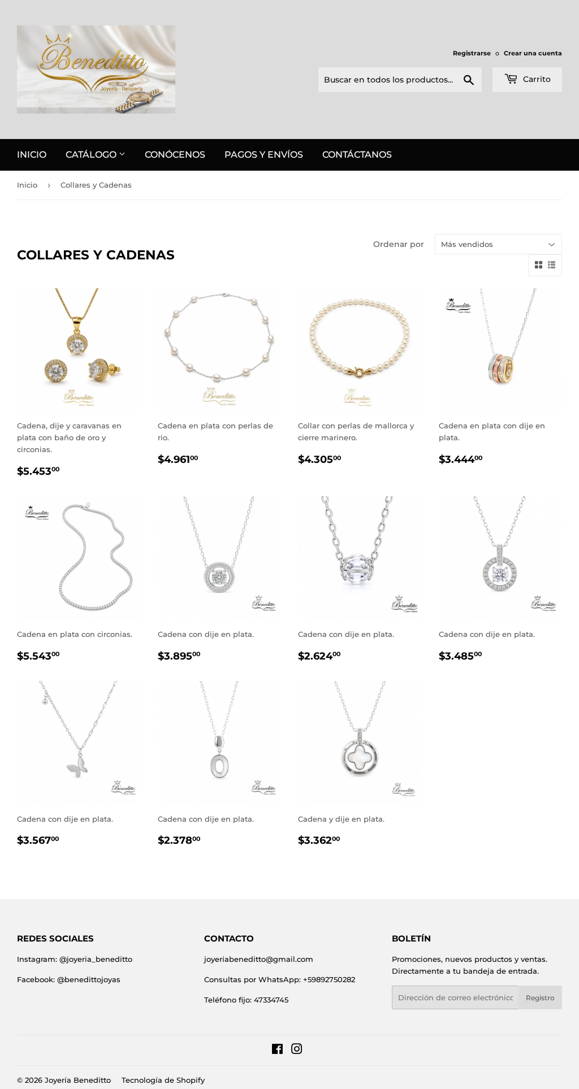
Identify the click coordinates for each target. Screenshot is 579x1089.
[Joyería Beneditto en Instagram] (297, 1050)
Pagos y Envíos (263, 154)
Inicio (31, 154)
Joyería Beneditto (78, 1079)
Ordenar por (398, 244)
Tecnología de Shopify (163, 1079)
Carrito (536, 79)
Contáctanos (357, 154)
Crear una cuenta (533, 53)
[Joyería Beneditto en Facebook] (277, 1050)
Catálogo (92, 154)
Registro (540, 997)
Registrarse (472, 53)
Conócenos (175, 154)
